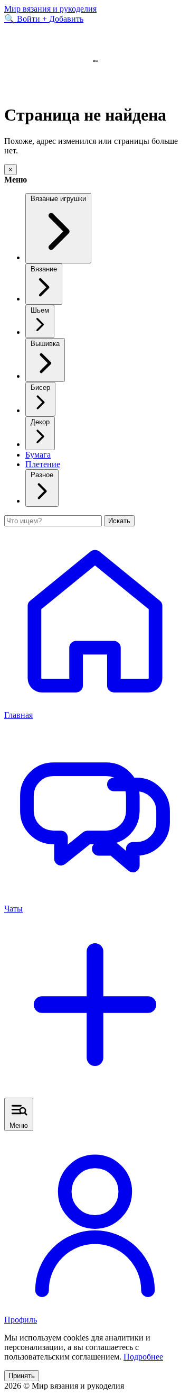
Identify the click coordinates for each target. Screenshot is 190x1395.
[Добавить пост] (95, 1092)
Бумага (38, 454)
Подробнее (143, 1356)
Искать (119, 521)
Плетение (42, 464)
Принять (21, 1376)
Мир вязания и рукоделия (50, 8)
